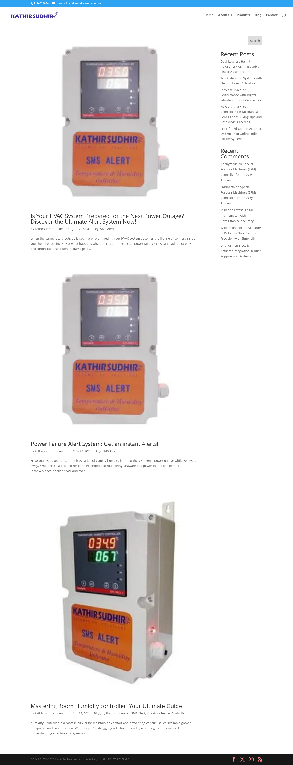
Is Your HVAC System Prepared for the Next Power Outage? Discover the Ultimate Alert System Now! (107, 218)
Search (255, 41)
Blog (258, 15)
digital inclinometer (116, 713)
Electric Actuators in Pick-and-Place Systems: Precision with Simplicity (241, 233)
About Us (225, 15)
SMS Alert (107, 229)
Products (243, 15)
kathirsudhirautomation (52, 229)
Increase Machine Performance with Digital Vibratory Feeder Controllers (241, 95)
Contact (272, 15)
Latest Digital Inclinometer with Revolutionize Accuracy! (237, 215)
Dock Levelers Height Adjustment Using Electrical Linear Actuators (240, 66)
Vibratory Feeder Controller (166, 713)
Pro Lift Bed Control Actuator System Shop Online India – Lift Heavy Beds (241, 134)
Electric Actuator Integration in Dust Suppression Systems (241, 250)
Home (208, 15)
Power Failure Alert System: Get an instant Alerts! (94, 444)
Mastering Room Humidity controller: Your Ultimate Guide (106, 706)
